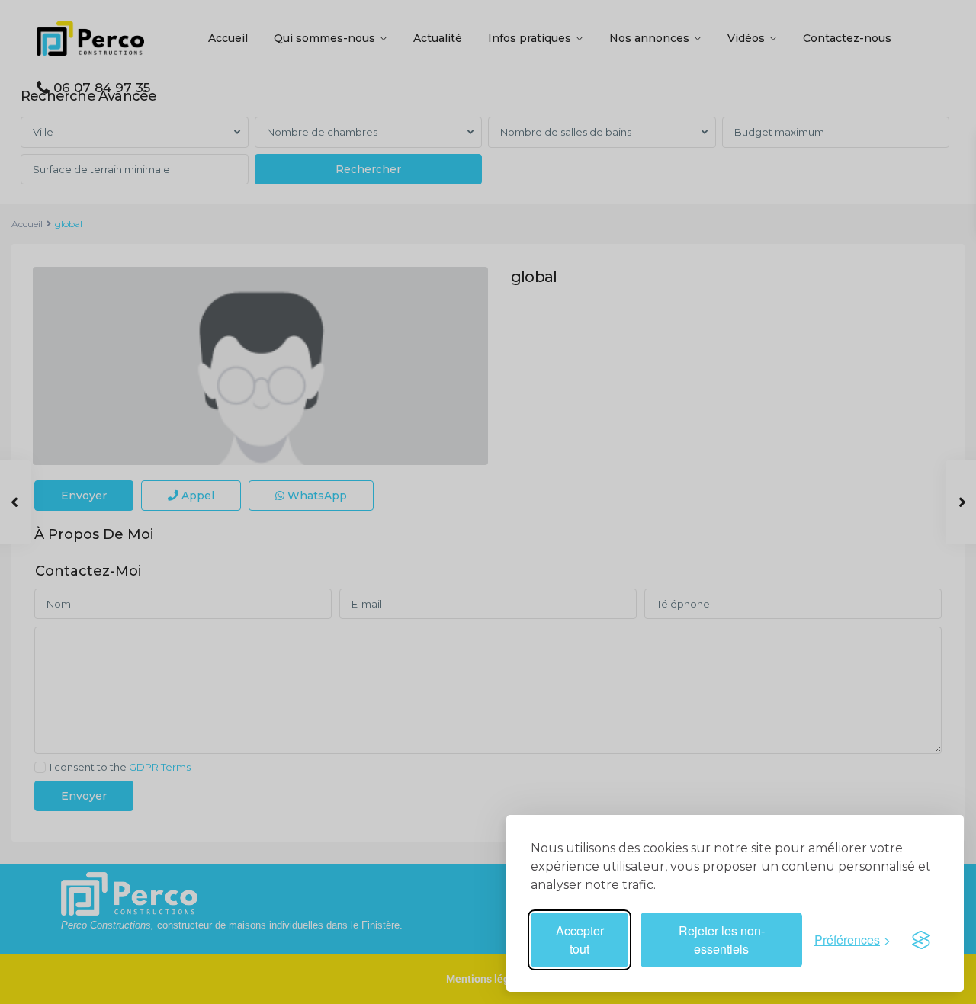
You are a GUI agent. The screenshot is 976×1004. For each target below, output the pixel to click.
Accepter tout (580, 939)
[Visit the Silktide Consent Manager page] (921, 940)
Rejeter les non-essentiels (722, 939)
